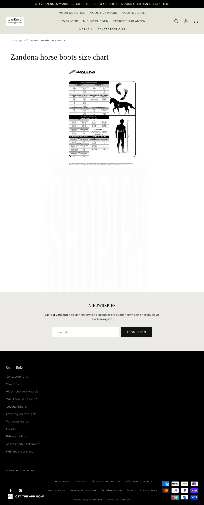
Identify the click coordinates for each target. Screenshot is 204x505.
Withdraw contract (119, 499)
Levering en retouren (83, 490)
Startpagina (17, 40)
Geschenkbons (56, 490)
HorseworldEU (25, 470)
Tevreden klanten (111, 490)
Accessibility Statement (87, 499)
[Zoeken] (176, 21)
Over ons (81, 481)
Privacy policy (148, 490)
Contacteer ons (61, 481)
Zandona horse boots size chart (47, 40)
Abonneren (136, 332)
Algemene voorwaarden (106, 481)
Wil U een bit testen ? (139, 481)
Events (131, 490)
